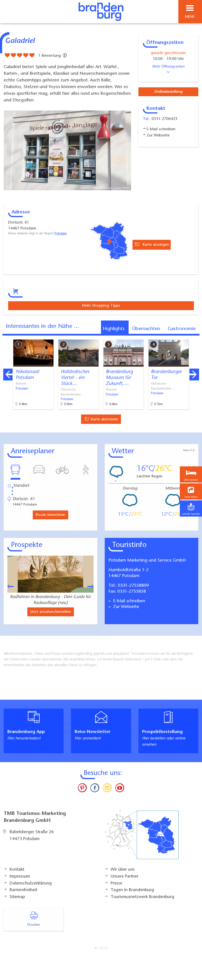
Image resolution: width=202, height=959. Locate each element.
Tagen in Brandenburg (132, 890)
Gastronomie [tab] (182, 328)
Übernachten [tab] (146, 328)
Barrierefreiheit (23, 890)
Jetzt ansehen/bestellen (50, 612)
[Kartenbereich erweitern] (195, 336)
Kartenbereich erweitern (170, 336)
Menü (190, 17)
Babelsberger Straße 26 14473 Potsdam (32, 835)
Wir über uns (123, 869)
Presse (116, 883)
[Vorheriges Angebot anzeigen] (8, 374)
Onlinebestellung (168, 92)
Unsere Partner (124, 876)
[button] (191, 491)
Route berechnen (50, 515)
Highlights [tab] (114, 328)
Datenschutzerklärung (31, 883)
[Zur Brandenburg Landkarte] (142, 837)
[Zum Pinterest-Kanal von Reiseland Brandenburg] (82, 789)
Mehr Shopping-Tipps (101, 306)
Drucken (33, 925)
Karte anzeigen (155, 245)
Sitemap (17, 897)
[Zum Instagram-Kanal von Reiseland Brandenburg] (107, 789)
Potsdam (60, 233)
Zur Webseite (125, 607)
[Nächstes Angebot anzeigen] (194, 374)
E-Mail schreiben (128, 601)
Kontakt (17, 869)
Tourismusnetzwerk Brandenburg (142, 897)
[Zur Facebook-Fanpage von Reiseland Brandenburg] (95, 789)
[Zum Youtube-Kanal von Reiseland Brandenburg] (119, 789)
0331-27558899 (133, 585)
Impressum (20, 876)
